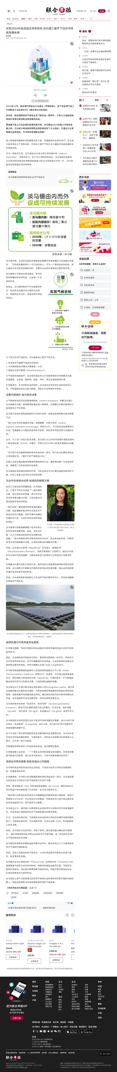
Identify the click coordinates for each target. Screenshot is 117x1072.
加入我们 (64, 1026)
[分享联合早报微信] (55, 1031)
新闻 (99, 989)
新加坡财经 (49, 987)
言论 (49, 18)
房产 (47, 997)
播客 (100, 1003)
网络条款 (22, 1053)
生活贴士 (88, 1006)
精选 (86, 997)
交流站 (60, 989)
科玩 (86, 987)
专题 (100, 1013)
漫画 (60, 992)
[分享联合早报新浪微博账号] (52, 1031)
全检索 (44, 1053)
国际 (30, 18)
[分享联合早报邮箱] (59, 1031)
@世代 (74, 1001)
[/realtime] (89, 31)
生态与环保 (76, 1004)
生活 (63, 18)
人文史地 (75, 997)
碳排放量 (35, 893)
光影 (86, 984)
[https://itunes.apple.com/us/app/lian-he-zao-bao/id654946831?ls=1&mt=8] (72, 1032)
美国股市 (48, 999)
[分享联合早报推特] (37, 1031)
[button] (108, 11)
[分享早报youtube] (41, 1031)
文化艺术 (75, 994)
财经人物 (48, 1006)
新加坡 (15, 18)
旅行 (73, 992)
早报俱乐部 (81, 11)
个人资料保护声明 (33, 1053)
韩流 (60, 1007)
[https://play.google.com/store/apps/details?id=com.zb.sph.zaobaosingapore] (86, 1032)
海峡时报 (63, 1053)
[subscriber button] (108, 11)
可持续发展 (47, 893)
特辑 (86, 999)
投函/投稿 (92, 1026)
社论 (60, 984)
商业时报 (71, 1053)
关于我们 (36, 1026)
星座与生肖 (89, 1009)
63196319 (48, 1039)
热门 (86, 1004)
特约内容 (14, 893)
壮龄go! (74, 984)
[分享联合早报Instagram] (44, 1031)
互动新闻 (101, 1008)
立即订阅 (17, 1018)
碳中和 (13, 897)
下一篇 (70, 903)
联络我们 (83, 1026)
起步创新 (48, 1004)
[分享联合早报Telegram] (48, 1031)
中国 (36, 18)
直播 (99, 999)
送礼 (60, 1009)
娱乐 (56, 18)
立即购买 (13, 957)
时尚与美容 (76, 1006)
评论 (60, 987)
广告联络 (54, 1026)
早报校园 (88, 1001)
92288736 (57, 1046)
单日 (97, 100)
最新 (9, 18)
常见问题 (73, 1026)
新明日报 (23, 11)
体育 (70, 18)
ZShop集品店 (53, 1053)
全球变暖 (59, 893)
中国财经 (48, 992)
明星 (60, 1000)
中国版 (71, 1022)
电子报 (93, 11)
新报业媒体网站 (11, 1053)
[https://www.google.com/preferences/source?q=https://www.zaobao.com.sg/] (105, 1054)
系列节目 (101, 996)
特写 (73, 987)
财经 (23, 18)
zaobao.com (23, 1067)
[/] (58, 11)
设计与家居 (76, 1009)
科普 (86, 989)
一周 (106, 100)
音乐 (60, 1004)
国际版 (63, 1022)
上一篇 (10, 903)
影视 (60, 1002)
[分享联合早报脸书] (33, 1031)
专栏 (73, 999)
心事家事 (88, 994)
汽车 (86, 992)
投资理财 (48, 994)
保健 (100, 1017)
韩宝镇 (8, 35)
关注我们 (45, 1026)
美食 (73, 989)
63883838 (43, 1042)
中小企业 (48, 1001)
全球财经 (48, 989)
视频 (75, 18)
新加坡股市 (49, 984)
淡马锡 (25, 893)
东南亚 (42, 18)
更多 (82, 18)
